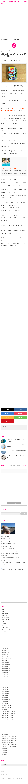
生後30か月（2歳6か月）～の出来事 (8, 742)
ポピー (3, 642)
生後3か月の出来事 (5, 691)
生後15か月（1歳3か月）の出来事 (8, 717)
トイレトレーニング (5, 633)
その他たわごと (4, 617)
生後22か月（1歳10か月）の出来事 (8, 730)
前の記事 (4, 426)
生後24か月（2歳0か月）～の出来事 (8, 736)
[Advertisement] (14, 24)
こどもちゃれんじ (5, 644)
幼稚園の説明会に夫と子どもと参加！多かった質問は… (17, 456)
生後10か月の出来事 (5, 705)
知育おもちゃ (4, 648)
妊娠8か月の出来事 (5, 676)
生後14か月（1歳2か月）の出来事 (8, 715)
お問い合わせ (3, 771)
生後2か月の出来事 (5, 689)
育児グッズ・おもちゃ (5, 629)
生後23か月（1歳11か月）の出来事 (8, 732)
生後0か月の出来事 (5, 685)
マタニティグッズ (5, 627)
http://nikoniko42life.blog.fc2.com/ (6, 565)
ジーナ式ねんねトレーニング (6, 631)
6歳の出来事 (4, 754)
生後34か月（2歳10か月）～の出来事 (8, 746)
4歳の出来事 (4, 750)
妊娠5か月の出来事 (5, 670)
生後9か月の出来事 (5, 703)
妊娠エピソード (4, 609)
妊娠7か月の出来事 (5, 674)
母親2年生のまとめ (5, 652)
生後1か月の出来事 (5, 687)
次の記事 (23, 429)
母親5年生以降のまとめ (6, 658)
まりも (3, 51)
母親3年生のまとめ (5, 654)
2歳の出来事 (4, 734)
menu (25, 7)
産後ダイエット (4, 619)
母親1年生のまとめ (5, 650)
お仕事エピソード (5, 615)
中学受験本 (4, 623)
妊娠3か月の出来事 (5, 666)
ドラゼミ (3, 646)
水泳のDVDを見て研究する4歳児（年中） (11, 168)
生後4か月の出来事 (5, 693)
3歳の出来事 (4, 748)
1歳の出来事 (4, 709)
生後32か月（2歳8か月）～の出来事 (8, 744)
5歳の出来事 (4, 752)
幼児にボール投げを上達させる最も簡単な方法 (17, 450)
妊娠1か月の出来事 (5, 662)
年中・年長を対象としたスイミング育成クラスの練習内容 (17, 445)
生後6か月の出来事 (5, 697)
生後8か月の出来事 (5, 701)
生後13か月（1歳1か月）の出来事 (8, 713)
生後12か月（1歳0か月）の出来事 (8, 711)
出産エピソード (4, 611)
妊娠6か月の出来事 (5, 672)
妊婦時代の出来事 (5, 660)
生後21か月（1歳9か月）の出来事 (8, 728)
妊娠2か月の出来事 (5, 664)
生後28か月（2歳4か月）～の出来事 (8, 740)
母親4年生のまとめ (5, 656)
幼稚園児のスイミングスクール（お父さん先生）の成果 (16, 440)
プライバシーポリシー (4, 774)
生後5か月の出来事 (5, 695)
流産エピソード (4, 613)
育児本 (3, 621)
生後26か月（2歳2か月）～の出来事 (8, 738)
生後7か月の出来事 (5, 699)
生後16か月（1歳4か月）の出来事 (8, 719)
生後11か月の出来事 (5, 707)
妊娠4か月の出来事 (5, 668)
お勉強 (3, 625)
